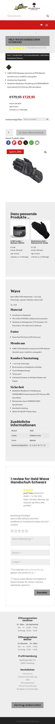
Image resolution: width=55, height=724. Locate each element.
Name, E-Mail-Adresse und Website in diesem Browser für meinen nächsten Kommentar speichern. (28, 582)
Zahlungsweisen (28, 683)
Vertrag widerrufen (27, 705)
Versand (15, 107)
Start (9, 55)
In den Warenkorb (31, 132)
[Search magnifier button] (48, 16)
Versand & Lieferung (27, 686)
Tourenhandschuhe (31, 55)
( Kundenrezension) (36, 47)
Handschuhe (17, 55)
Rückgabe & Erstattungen (27, 689)
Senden (42, 592)
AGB (27, 679)
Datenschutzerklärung (33, 569)
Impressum (27, 673)
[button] (8, 142)
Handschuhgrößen (14, 119)
